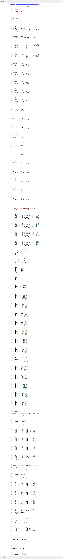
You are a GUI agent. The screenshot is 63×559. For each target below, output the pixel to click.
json (61, 557)
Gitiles (5, 557)
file (28, 6)
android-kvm (12, 4)
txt (59, 557)
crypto (37, 4)
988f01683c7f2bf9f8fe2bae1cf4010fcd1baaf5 (26, 4)
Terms (10, 557)
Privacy (7, 557)
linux (17, 4)
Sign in (61, 1)
